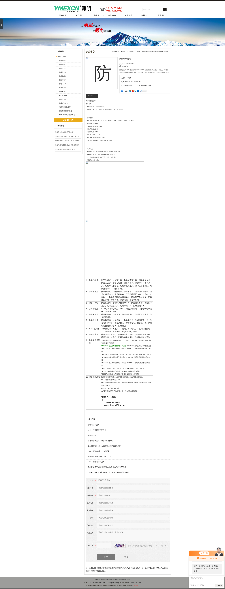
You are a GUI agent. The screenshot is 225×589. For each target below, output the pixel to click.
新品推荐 (61, 126)
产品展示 (95, 15)
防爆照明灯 (62, 80)
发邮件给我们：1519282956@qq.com (137, 85)
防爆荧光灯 (62, 64)
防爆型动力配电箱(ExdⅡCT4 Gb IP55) (67, 136)
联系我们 (161, 15)
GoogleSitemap (113, 582)
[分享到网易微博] (140, 90)
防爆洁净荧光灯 (64, 99)
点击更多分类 (68, 120)
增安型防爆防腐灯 (65, 107)
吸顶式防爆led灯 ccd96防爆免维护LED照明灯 (104, 446)
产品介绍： (92, 96)
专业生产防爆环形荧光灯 (97, 430)
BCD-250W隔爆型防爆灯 (67, 115)
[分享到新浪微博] (132, 90)
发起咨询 (219, 585)
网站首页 (63, 15)
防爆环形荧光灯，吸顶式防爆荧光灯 (101, 441)
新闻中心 (112, 15)
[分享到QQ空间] (130, 90)
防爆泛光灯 (62, 68)
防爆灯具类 (62, 56)
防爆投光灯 (62, 72)
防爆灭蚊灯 (62, 60)
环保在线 (130, 582)
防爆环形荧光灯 (64, 103)
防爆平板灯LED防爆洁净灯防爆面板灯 (67, 145)
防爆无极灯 (62, 76)
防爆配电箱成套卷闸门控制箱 (64, 132)
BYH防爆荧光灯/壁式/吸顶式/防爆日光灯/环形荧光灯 (107, 467)
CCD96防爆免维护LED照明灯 (99, 451)
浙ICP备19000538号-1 (98, 582)
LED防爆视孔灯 (64, 95)
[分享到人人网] (138, 90)
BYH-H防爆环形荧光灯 (96, 462)
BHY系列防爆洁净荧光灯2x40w (65, 149)
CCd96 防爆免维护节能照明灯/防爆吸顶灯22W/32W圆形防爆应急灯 (115, 568)
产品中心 (132, 51)
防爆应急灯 (62, 88)
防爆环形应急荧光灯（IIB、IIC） (100, 456)
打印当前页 (127, 78)
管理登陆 (137, 582)
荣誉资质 (128, 15)
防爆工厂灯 (62, 84)
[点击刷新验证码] (120, 546)
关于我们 (79, 15)
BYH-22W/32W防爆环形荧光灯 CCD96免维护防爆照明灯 (109, 472)
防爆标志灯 (62, 91)
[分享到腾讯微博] (135, 90)
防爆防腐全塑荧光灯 (65, 111)
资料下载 (145, 15)
